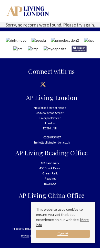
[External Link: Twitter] (43, 84)
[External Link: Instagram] (57, 84)
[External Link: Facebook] (29, 84)
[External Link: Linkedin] (71, 84)
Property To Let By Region (29, 228)
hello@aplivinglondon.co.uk (52, 142)
